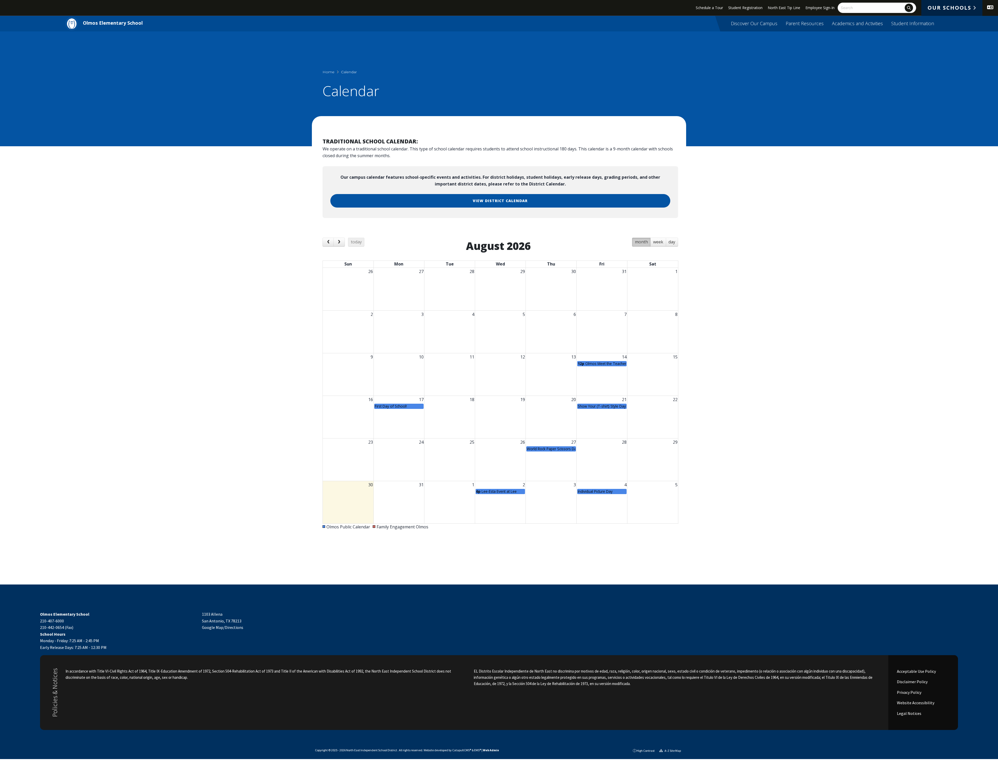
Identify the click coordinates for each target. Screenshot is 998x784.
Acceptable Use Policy (916, 671)
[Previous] (328, 242)
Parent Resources (805, 23)
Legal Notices (908, 713)
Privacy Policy (908, 692)
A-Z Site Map (672, 751)
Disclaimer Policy (912, 681)
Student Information (912, 23)
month (641, 242)
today (356, 242)
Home (328, 72)
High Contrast (645, 751)
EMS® (477, 750)
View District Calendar (500, 200)
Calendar (349, 72)
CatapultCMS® (461, 750)
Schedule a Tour (709, 7)
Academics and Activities (857, 23)
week (658, 242)
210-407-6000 (52, 620)
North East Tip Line (784, 7)
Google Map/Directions (222, 627)
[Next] (339, 242)
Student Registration (745, 7)
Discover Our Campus (754, 23)
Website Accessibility (915, 702)
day (671, 242)
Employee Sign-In (820, 7)
